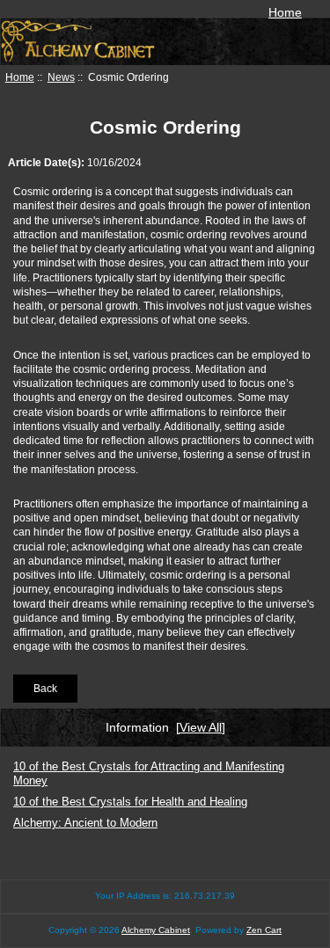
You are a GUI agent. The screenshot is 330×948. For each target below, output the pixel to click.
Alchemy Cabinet (155, 930)
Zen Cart (264, 930)
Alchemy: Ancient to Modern (85, 822)
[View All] (200, 727)
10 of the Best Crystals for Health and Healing (130, 801)
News (61, 77)
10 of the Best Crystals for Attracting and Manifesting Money (148, 773)
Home (285, 12)
